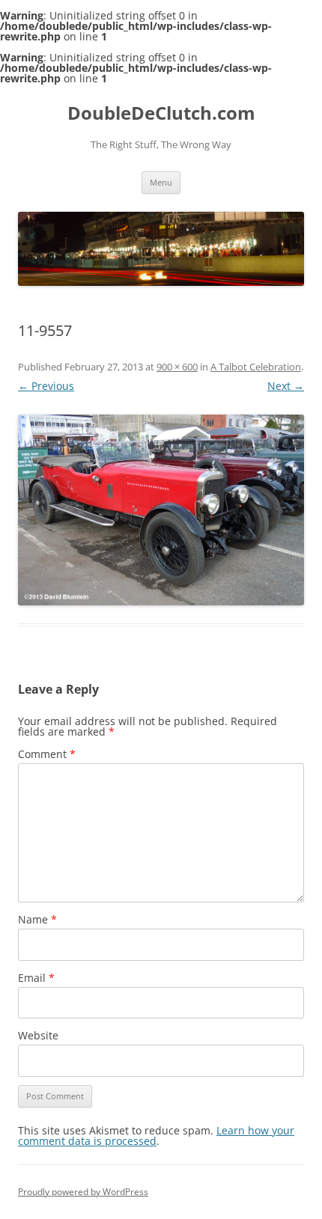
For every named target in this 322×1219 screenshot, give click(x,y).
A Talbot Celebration (255, 366)
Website (38, 1035)
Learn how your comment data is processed (156, 1135)
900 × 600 (177, 366)
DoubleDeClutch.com (161, 113)
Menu (161, 182)
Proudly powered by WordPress (83, 1191)
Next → (285, 386)
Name (37, 919)
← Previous (46, 386)
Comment (47, 754)
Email (36, 978)
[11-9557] (161, 510)
